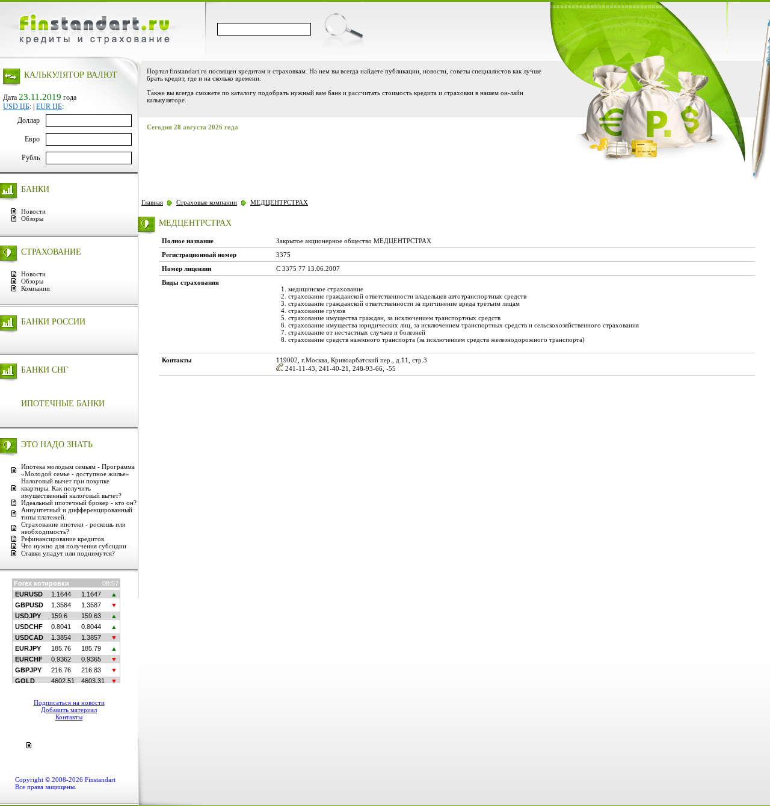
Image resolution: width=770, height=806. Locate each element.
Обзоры (32, 218)
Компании (35, 288)
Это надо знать (57, 444)
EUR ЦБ (49, 106)
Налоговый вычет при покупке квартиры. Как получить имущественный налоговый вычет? (71, 488)
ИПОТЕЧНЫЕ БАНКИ (63, 403)
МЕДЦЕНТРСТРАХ (279, 202)
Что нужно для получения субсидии (73, 546)
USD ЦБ (16, 106)
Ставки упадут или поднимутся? (68, 553)
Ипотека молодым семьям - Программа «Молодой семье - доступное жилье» (78, 470)
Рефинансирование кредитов (62, 538)
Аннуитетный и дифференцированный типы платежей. (76, 513)
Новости (33, 211)
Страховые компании (206, 202)
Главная (152, 202)
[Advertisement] (360, 161)
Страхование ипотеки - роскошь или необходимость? (73, 528)
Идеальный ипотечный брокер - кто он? (79, 502)
